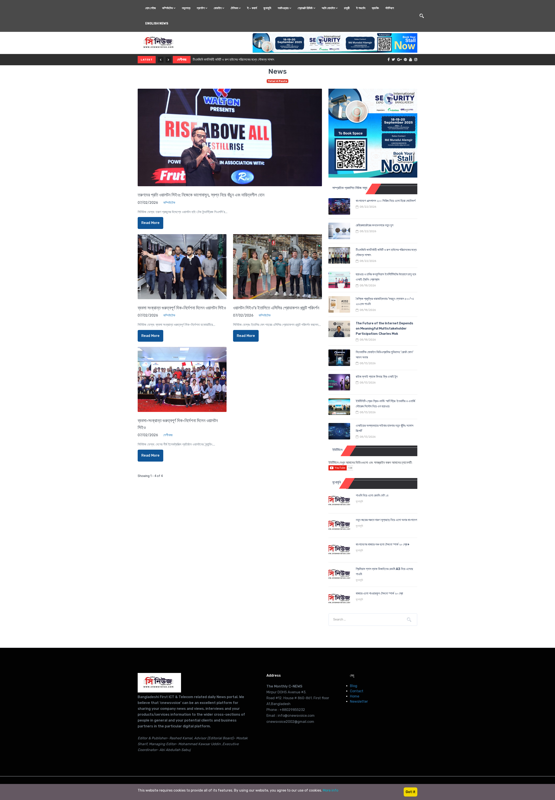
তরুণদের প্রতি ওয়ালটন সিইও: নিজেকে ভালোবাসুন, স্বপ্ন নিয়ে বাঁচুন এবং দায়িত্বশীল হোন (201, 195)
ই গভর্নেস (360, 8)
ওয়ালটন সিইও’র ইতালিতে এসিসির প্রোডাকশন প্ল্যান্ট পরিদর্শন (276, 307)
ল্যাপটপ (201, 8)
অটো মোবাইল (329, 8)
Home (354, 696)
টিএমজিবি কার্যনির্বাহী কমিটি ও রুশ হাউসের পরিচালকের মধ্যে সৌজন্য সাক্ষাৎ (233, 59)
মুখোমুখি (267, 8)
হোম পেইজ (150, 8)
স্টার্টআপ (389, 8)
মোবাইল (218, 8)
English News (156, 23)
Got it (410, 792)
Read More (150, 223)
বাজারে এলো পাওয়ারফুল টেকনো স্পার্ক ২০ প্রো (379, 593)
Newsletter (359, 701)
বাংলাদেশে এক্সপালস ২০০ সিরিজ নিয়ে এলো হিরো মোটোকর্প (385, 201)
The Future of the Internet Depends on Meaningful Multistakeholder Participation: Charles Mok (384, 328)
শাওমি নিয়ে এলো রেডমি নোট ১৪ (372, 495)
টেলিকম (235, 8)
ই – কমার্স (252, 8)
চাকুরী (347, 8)
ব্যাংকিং (375, 8)
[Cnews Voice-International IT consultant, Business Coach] (159, 682)
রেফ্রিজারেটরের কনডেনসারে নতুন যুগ (374, 225)
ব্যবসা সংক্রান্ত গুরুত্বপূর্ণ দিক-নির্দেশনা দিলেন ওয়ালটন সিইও (182, 307)
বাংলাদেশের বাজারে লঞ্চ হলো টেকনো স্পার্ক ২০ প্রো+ (383, 544)
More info (330, 790)
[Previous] (160, 59)
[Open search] (421, 16)
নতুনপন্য (186, 8)
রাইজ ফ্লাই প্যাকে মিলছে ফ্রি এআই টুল (377, 377)
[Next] (168, 59)
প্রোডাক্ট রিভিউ (305, 8)
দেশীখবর (181, 59)
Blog (353, 686)
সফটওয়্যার (283, 8)
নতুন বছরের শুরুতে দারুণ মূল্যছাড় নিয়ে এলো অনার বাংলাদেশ (386, 520)
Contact (356, 691)
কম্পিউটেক (167, 8)
